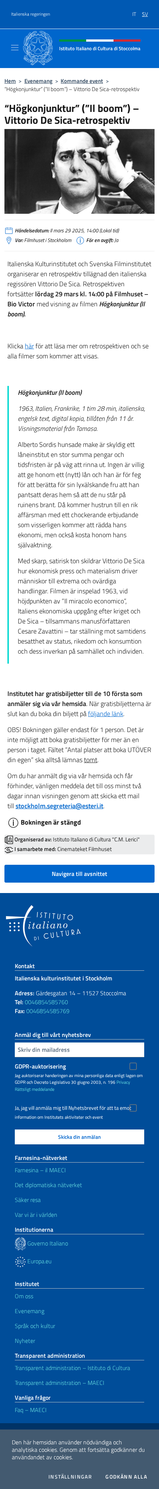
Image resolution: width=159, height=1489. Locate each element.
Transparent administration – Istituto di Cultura (72, 1367)
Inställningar (70, 1476)
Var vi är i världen (36, 1214)
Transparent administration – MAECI (59, 1382)
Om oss (24, 1296)
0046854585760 (46, 1001)
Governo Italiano (47, 1243)
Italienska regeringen (30, 14)
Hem (10, 81)
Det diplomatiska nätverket (48, 1184)
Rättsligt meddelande (34, 1089)
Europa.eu (38, 1261)
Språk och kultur (35, 1325)
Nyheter (25, 1340)
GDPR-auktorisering (40, 1066)
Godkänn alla (126, 1476)
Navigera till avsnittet (79, 873)
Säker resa (28, 1199)
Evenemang (38, 81)
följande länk (105, 714)
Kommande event (82, 81)
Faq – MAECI (31, 1409)
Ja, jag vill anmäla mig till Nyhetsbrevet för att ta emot (73, 1108)
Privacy (123, 1082)
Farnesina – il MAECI (40, 1170)
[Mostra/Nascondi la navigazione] (14, 47)
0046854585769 (48, 1010)
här (29, 346)
